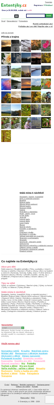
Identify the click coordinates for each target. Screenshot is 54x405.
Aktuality (40, 368)
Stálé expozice (7, 269)
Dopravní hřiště (25, 208)
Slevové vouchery (10, 363)
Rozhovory (6, 371)
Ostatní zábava (37, 277)
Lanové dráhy (25, 221)
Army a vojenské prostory (29, 199)
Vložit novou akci (10, 343)
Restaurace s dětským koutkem (31, 353)
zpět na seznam (7, 33)
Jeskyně (23, 217)
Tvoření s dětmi (9, 366)
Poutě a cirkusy (32, 271)
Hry (23, 363)
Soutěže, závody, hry (39, 275)
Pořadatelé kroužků (11, 358)
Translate (48, 2)
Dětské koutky (25, 206)
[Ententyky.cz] (13, 5)
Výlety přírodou (24, 287)
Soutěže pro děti (23, 361)
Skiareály (23, 240)
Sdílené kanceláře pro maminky (32, 236)
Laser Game (24, 223)
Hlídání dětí (7, 353)
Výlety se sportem (8, 285)
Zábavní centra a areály (29, 247)
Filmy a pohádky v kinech (40, 269)
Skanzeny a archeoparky (29, 238)
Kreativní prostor (26, 251)
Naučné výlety (32, 285)
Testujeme (6, 376)
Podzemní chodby (27, 232)
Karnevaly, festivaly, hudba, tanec (24, 273)
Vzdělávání (5, 277)
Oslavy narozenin (31, 356)
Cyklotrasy (21, 285)
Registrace (38, 5)
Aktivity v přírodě (23, 275)
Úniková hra (24, 244)
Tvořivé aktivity (45, 273)
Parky (22, 230)
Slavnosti (20, 271)
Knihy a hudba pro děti (26, 371)
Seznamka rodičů (10, 351)
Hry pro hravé (26, 366)
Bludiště (23, 200)
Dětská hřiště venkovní (28, 204)
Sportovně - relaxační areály (30, 242)
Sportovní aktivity (8, 275)
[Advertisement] (20, 162)
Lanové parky (25, 219)
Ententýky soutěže (33, 358)
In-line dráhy (24, 215)
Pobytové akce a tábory (20, 277)
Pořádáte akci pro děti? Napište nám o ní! (35, 26)
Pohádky (31, 363)
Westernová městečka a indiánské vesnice (36, 246)
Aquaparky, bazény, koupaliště (31, 197)
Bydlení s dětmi (9, 373)
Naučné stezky (25, 227)
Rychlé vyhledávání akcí (43, 24)
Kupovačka (7, 361)
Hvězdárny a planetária (28, 212)
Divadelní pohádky (21, 269)
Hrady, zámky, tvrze (27, 214)
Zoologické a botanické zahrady (32, 249)
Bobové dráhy (25, 202)
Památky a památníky (28, 229)
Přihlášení (48, 5)
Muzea (22, 225)
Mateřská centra (40, 351)
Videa (22, 373)
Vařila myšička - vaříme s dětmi (17, 368)
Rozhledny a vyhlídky (28, 234)
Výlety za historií (45, 285)
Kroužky (25, 351)
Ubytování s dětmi (10, 356)
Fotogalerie (33, 373)
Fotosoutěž (39, 361)
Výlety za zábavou (9, 287)
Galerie (22, 210)
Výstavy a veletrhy (8, 271)
